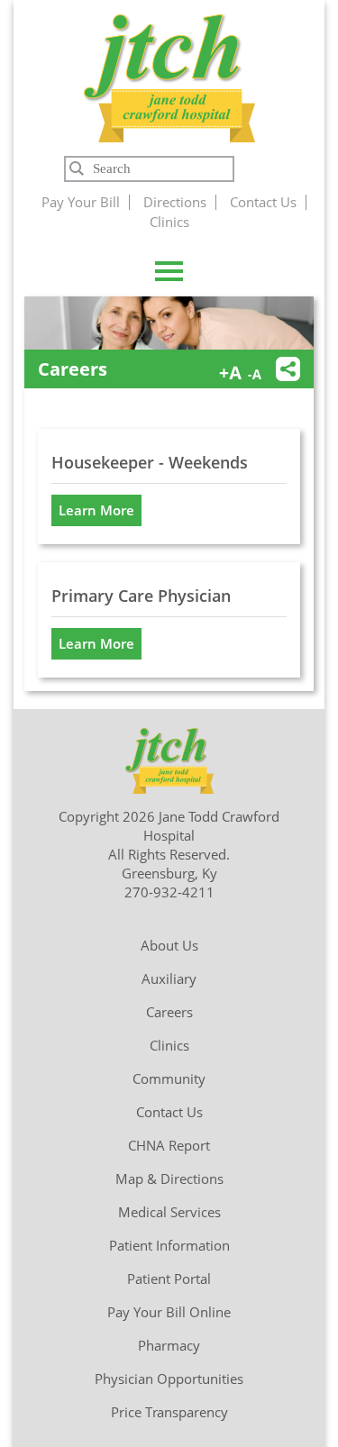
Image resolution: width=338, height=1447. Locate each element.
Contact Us (263, 202)
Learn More (96, 510)
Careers (169, 1012)
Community (169, 1078)
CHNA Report (169, 1145)
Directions (174, 202)
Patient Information (169, 1245)
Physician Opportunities (169, 1379)
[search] (149, 169)
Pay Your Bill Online (169, 1312)
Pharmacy (169, 1345)
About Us (169, 945)
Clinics (169, 222)
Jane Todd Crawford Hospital (169, 78)
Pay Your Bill (80, 202)
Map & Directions (169, 1178)
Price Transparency (169, 1412)
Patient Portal (169, 1279)
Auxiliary (169, 978)
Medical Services (169, 1212)
